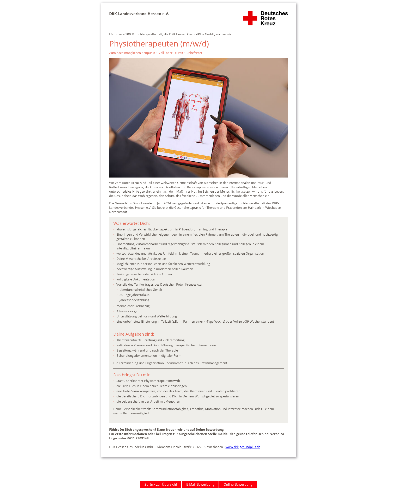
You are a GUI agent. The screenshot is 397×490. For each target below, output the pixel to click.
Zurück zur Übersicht (161, 484)
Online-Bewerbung (238, 484)
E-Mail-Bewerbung (200, 484)
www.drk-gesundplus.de (243, 447)
